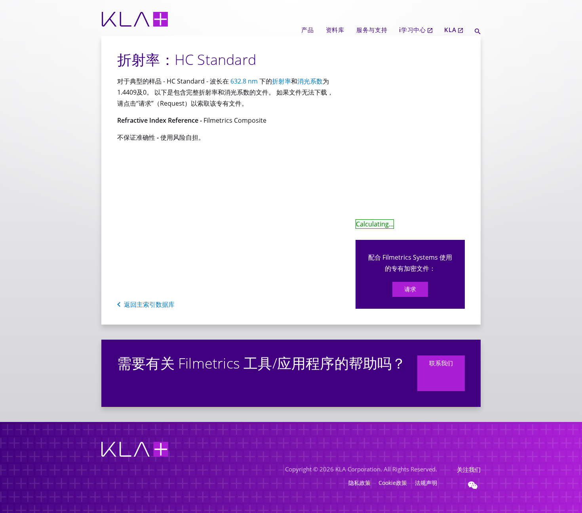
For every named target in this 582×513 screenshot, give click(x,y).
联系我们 (441, 363)
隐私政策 (359, 482)
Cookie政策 (392, 482)
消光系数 (310, 81)
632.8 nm (244, 81)
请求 (410, 289)
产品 (307, 30)
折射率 (281, 81)
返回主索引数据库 (149, 304)
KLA (450, 30)
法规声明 (426, 482)
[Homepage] (134, 32)
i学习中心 (412, 30)
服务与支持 (372, 30)
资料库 (335, 30)
